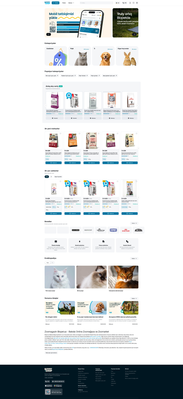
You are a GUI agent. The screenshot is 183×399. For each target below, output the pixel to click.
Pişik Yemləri (98, 376)
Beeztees (113, 373)
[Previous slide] (48, 34)
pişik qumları (98, 338)
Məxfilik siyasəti (81, 375)
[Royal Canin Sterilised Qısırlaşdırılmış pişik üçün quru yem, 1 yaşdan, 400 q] (53, 188)
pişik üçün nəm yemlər (58, 338)
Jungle (112, 379)
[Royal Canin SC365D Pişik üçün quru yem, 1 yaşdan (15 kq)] (93, 100)
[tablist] (50, 262)
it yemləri (98, 336)
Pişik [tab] (48, 262)
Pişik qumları (98, 378)
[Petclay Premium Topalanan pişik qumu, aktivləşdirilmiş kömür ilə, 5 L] (74, 100)
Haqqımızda (80, 371)
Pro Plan (53, 343)
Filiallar (126, 376)
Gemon (65, 343)
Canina (57, 343)
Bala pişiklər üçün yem (101, 380)
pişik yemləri (93, 336)
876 (73, 347)
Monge (61, 343)
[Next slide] (134, 34)
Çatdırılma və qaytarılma (83, 373)
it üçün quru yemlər (90, 338)
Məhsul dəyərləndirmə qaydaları (130, 374)
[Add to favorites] (60, 133)
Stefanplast (113, 383)
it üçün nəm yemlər (80, 338)
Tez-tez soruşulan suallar (130, 371)
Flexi (112, 371)
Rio (111, 377)
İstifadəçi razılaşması (82, 377)
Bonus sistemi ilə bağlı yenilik (131, 378)
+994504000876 (94, 347)
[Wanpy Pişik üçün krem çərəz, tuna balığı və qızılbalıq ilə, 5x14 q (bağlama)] (112, 100)
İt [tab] (52, 262)
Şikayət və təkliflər (82, 379)
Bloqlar (79, 381)
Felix (49, 343)
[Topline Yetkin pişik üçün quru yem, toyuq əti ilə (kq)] (129, 188)
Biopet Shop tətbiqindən (58, 349)
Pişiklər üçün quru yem (101, 374)
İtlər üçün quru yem (100, 372)
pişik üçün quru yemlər (70, 338)
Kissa (112, 385)
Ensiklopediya (81, 383)
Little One (113, 381)
